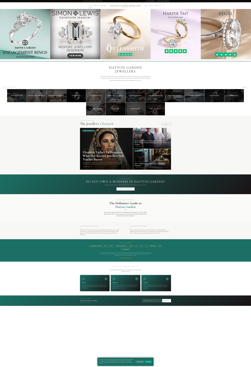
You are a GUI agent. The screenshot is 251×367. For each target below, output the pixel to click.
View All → (245, 87)
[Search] (164, 6)
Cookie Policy (105, 363)
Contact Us (158, 5)
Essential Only (140, 361)
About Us (96, 5)
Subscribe (166, 300)
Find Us (151, 5)
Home (90, 5)
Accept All (148, 361)
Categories (103, 5)
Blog (146, 5)
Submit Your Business (125, 188)
